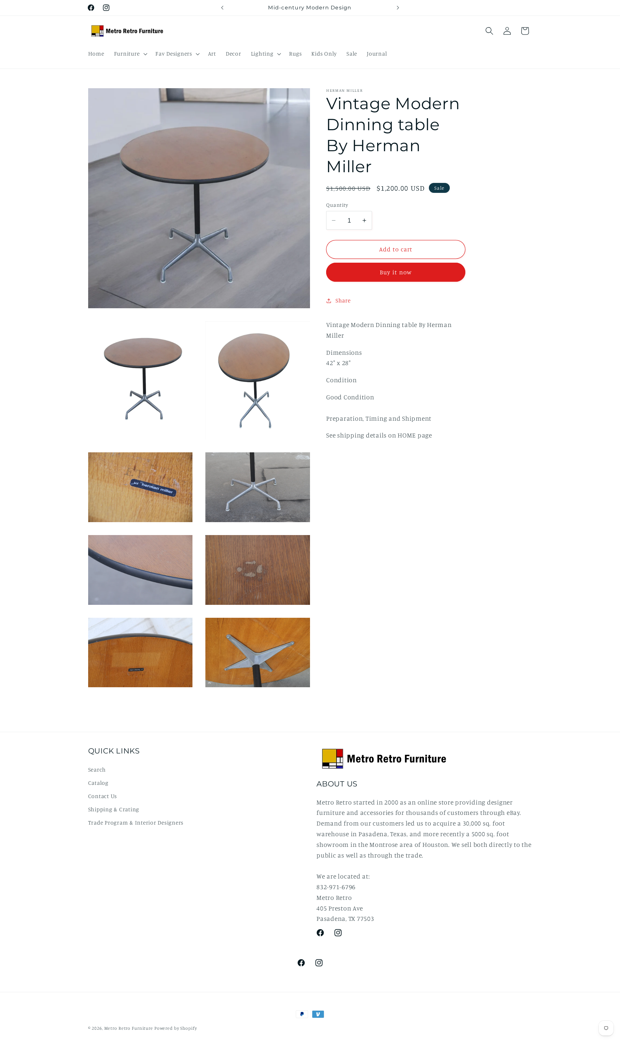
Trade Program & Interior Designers (136, 822)
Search (97, 769)
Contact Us (102, 796)
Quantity (337, 205)
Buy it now (396, 272)
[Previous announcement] (222, 8)
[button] (130, 53)
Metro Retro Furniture (129, 1028)
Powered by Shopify (175, 1028)
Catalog (98, 782)
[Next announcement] (398, 8)
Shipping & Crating (114, 809)
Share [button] (343, 300)
